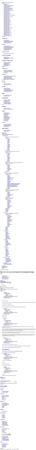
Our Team (3, 415)
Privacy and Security (10, 71)
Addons (7, 112)
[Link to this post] (6, 313)
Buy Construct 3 (8, 108)
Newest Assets (9, 124)
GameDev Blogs (4, 423)
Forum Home (8, 83)
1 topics (7, 322)
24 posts (10, 340)
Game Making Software (5, 391)
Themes (7, 119)
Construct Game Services (14, 162)
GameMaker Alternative (5, 395)
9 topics (7, 370)
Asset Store (5, 230)
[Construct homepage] (7, 2)
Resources (3, 36)
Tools (7, 120)
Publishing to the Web (11, 46)
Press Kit (3, 416)
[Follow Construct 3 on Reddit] (7, 99)
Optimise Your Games (14, 186)
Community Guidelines (5, 425)
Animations (8, 113)
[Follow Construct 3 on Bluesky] (7, 102)
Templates (7, 118)
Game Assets (4, 421)
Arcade (5, 246)
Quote (9, 372)
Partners (3, 406)
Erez (3, 362)
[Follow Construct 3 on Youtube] (7, 100)
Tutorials (7, 58)
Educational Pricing (8, 77)
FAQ (7, 72)
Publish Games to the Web (15, 184)
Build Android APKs (10, 47)
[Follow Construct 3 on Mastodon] (7, 103)
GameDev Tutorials (5, 422)
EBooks (7, 114)
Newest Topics (9, 84)
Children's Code (4, 445)
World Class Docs (9, 76)
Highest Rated (9, 125)
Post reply (1, 280)
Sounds (9, 117)
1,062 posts (10, 295)
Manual (8, 40)
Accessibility (4, 446)
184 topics (7, 295)
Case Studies (4, 399)
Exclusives (7, 126)
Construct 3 (12, 213)
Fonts (7, 115)
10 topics (7, 340)
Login (5, 132)
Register (3, 132)
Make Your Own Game (5, 396)
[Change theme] (8, 264)
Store (3, 104)
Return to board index (7, 380)
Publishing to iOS (8, 48)
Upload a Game (9, 91)
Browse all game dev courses (10, 53)
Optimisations (10, 49)
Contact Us (5, 262)
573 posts (9, 322)
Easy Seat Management (5, 403)
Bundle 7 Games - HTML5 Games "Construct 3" (7, 287)
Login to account (8, 263)
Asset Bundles (9, 130)
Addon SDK (8, 42)
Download (9, 62)
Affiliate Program (4, 411)
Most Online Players (9, 90)
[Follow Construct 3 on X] (6, 101)
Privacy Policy (4, 444)
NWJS (9, 63)
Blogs (5, 257)
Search (3, 268)
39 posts (9, 370)
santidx (1, 290)
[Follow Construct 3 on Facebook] (5, 439)
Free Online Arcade (5, 424)
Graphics (7, 116)
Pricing (3, 397)
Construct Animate (12, 151)
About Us (3, 414)
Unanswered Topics (5, 266)
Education (3, 66)
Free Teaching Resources (5, 404)
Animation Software (5, 392)
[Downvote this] (13, 296)
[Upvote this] (6, 296)
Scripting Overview (9, 41)
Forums (5, 239)
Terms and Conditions (5, 443)
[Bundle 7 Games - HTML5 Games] (0, 286)
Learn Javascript (4, 405)
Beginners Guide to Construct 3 (15, 183)
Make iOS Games (14, 185)
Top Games (8, 88)
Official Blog (9, 95)
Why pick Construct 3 (9, 70)
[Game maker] (7, 134)
